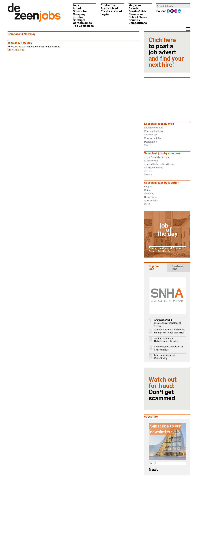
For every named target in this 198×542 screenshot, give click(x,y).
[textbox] (173, 6)
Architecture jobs (153, 127)
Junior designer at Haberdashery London (166, 340)
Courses (134, 20)
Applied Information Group (159, 163)
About (77, 8)
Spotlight (79, 20)
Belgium (148, 186)
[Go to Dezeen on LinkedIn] (179, 11)
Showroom (136, 14)
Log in (105, 14)
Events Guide (137, 11)
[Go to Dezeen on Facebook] (168, 11)
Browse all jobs (16, 49)
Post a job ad (109, 8)
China (147, 190)
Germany (149, 193)
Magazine (135, 5)
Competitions (138, 23)
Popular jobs (154, 267)
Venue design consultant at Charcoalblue (168, 348)
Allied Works (151, 160)
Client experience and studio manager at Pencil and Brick (169, 331)
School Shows (138, 17)
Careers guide (82, 23)
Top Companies (83, 25)
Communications (153, 131)
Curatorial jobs (152, 138)
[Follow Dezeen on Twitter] (172, 11)
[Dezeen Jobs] (34, 20)
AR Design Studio (153, 167)
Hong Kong (150, 196)
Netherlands (151, 200)
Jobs (76, 5)
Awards (134, 8)
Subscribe (80, 11)
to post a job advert (166, 52)
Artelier (148, 171)
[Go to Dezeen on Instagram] (176, 11)
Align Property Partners (157, 157)
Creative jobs (151, 134)
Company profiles (79, 16)
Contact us (108, 5)
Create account (111, 11)
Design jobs (150, 141)
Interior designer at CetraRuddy (164, 357)
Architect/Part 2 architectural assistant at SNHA (167, 322)
